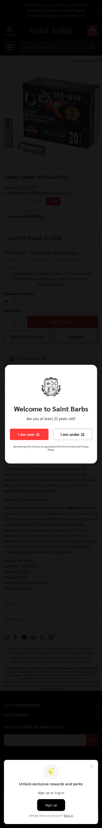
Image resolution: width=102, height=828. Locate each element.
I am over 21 (29, 434)
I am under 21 (73, 434)
